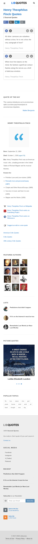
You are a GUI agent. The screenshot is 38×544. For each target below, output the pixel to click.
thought (13, 407)
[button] (34, 2)
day (25, 407)
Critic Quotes (7, 237)
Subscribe (30, 501)
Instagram (8, 455)
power (6, 404)
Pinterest (8, 461)
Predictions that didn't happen (20, 307)
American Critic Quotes (11, 233)
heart (6, 407)
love (11, 401)
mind (19, 404)
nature (17, 401)
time (23, 401)
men (19, 407)
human (13, 404)
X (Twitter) (8, 458)
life (5, 401)
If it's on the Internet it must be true (22, 316)
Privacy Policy (20, 538)
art (30, 404)
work (25, 404)
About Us (29, 538)
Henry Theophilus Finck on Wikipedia (19, 206)
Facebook (8, 452)
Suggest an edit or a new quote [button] (17, 225)
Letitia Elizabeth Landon (19, 379)
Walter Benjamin (29, 110)
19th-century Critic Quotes (12, 241)
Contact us (6, 440)
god (28, 401)
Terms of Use (9, 538)
